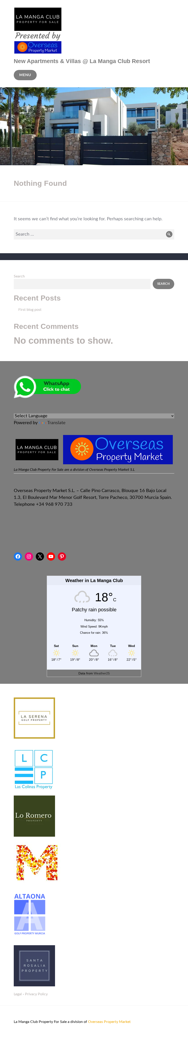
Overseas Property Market (109, 1022)
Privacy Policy (36, 994)
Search (19, 276)
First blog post (29, 309)
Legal (18, 994)
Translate (56, 423)
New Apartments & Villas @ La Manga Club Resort (82, 61)
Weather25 (102, 673)
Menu (25, 75)
